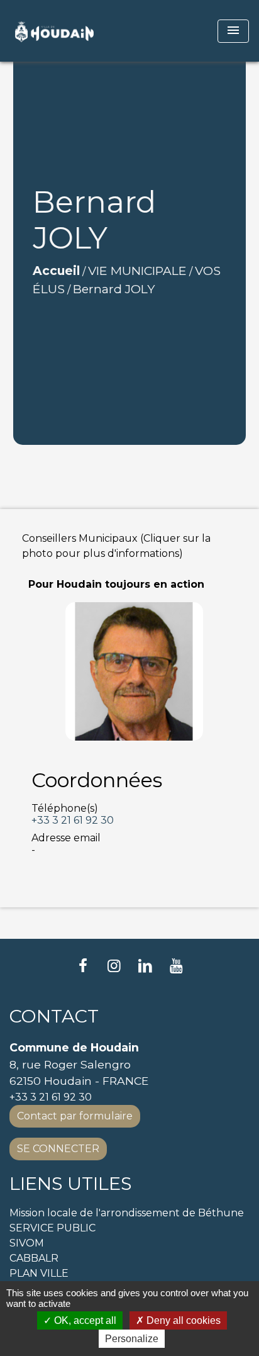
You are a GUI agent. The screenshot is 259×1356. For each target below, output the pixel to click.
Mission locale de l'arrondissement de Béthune (126, 1213)
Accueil (56, 270)
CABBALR (33, 1258)
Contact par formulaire (75, 1116)
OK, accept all (84, 1320)
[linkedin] (145, 966)
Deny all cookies (182, 1320)
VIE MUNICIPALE (137, 270)
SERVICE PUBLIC (52, 1228)
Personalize (131, 1338)
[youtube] (176, 966)
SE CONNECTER (58, 1149)
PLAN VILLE (39, 1273)
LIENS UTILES (70, 1183)
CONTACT (54, 1016)
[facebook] (83, 966)
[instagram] (113, 966)
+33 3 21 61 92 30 (72, 820)
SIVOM (26, 1243)
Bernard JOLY (114, 288)
